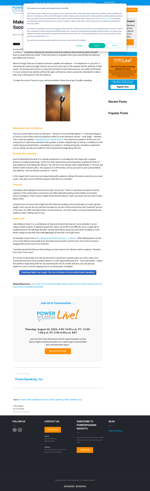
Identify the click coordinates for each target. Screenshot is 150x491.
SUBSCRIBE (84, 450)
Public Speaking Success (37, 399)
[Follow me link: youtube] (15, 430)
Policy (47, 36)
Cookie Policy (82, 486)
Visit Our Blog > (116, 431)
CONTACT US (53, 430)
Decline (114, 45)
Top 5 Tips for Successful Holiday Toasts (49, 284)
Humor (23, 399)
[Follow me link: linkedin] (20, 430)
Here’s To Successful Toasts (80, 284)
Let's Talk (131, 10)
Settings (79, 45)
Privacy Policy (105, 18)
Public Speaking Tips (73, 399)
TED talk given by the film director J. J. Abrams (56, 238)
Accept (96, 45)
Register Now (58, 351)
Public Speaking (56, 399)
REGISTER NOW (109, 2)
